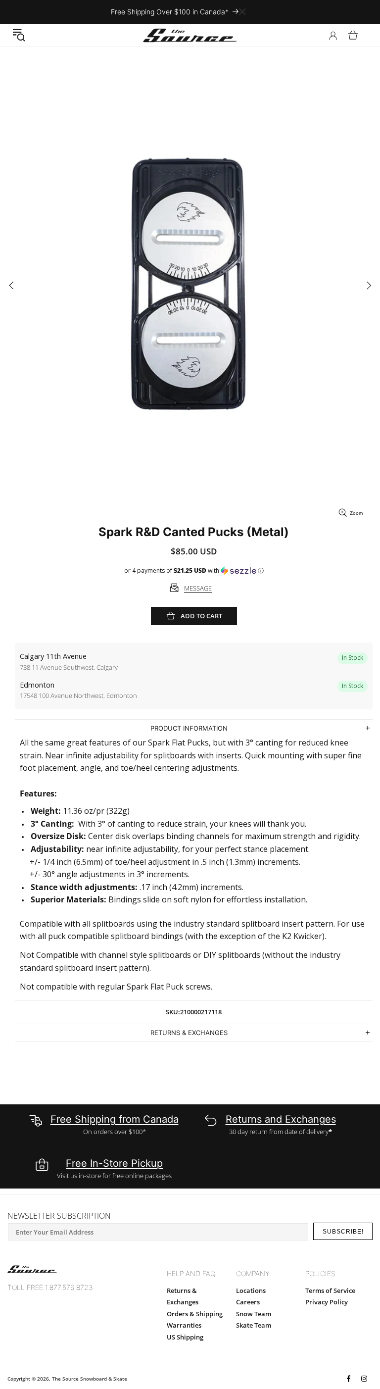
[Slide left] (11, 286)
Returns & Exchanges (182, 1296)
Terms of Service (330, 1290)
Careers (248, 1301)
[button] (18, 35)
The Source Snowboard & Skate (89, 1378)
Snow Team (253, 1313)
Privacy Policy (326, 1301)
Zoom (356, 513)
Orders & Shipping (195, 1313)
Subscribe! (343, 1231)
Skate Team (253, 1325)
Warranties (184, 1325)
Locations (251, 1290)
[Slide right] (369, 286)
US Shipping (185, 1337)
